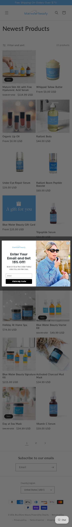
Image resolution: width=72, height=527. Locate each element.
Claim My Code (19, 281)
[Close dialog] (67, 243)
